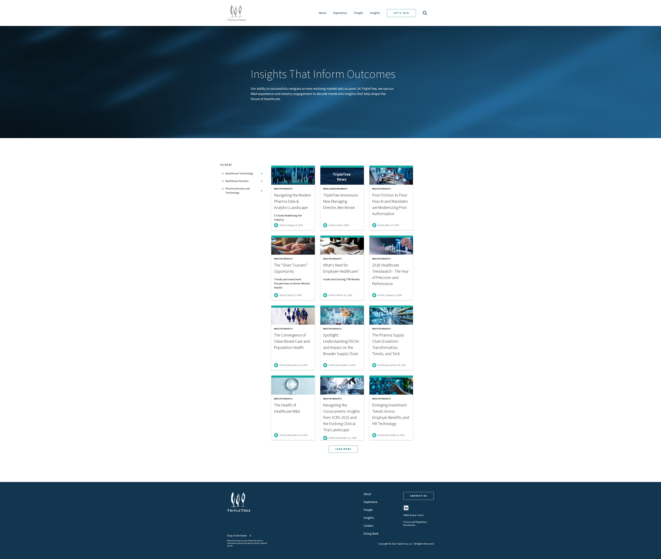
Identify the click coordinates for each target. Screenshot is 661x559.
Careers (368, 526)
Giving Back (371, 533)
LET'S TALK (401, 13)
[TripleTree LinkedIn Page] (406, 509)
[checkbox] (223, 173)
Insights (375, 13)
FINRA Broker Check (413, 515)
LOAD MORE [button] (343, 449)
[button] (425, 13)
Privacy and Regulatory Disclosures (415, 523)
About (322, 13)
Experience (340, 13)
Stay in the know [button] (237, 536)
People (358, 13)
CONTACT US (418, 496)
